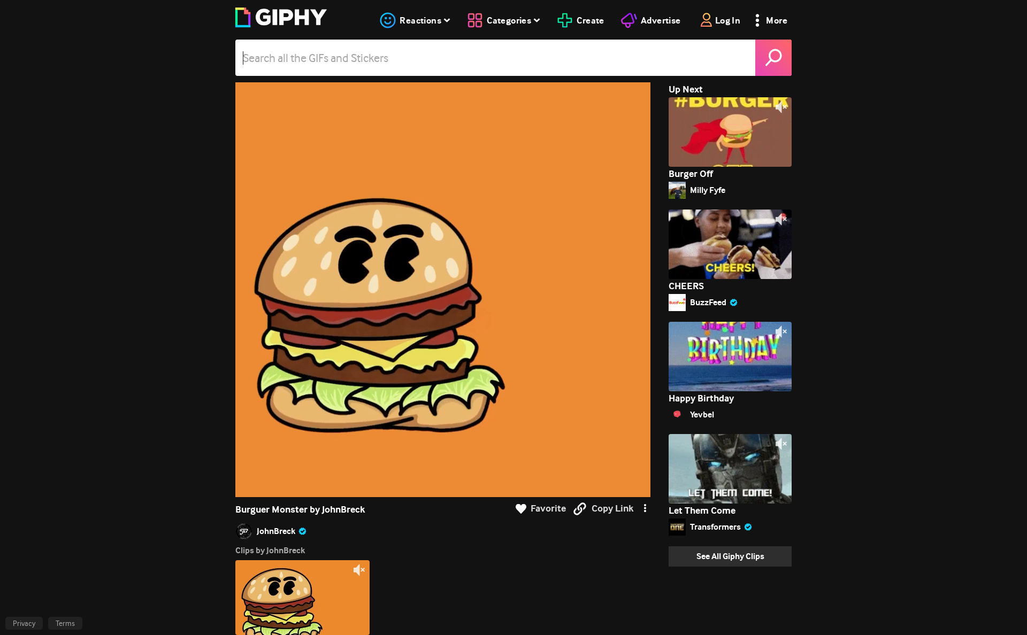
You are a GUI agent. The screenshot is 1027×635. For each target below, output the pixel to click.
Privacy (24, 623)
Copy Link (612, 508)
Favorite (548, 508)
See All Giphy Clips (730, 556)
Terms (65, 623)
